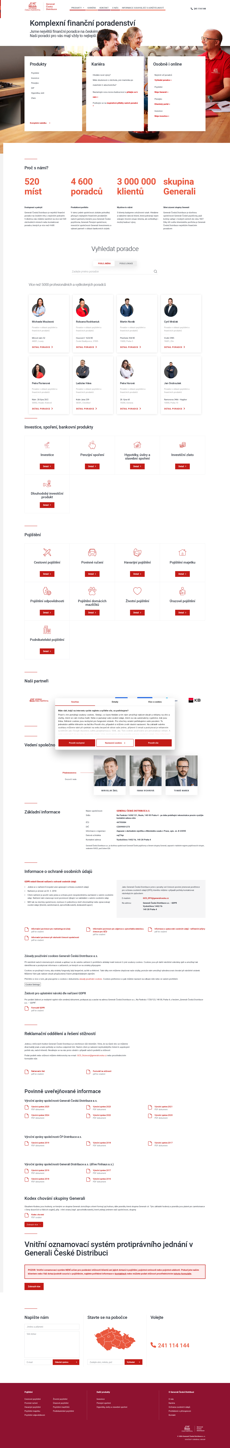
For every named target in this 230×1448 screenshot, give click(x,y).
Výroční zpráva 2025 (40, 1106)
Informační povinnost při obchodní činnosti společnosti (55, 937)
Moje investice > (162, 116)
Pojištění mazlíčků (61, 1407)
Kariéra (172, 1403)
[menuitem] (92, 8)
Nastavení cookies (113, 743)
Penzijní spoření (104, 1403)
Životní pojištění (60, 1399)
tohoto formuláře (182, 1273)
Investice (101, 1399)
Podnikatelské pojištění (63, 1411)
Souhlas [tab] (75, 702)
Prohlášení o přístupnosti (180, 1411)
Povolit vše (153, 743)
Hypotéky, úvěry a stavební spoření (112, 1407)
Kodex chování (37, 1214)
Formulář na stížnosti (102, 1071)
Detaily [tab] (115, 702)
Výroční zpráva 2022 (102, 1115)
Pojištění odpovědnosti (34, 1415)
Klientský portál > (162, 104)
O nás (171, 1399)
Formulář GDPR (38, 1007)
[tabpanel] (150, 777)
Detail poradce (41, 347)
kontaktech (120, 1273)
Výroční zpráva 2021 (163, 1106)
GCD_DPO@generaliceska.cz (156, 898)
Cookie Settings (33, 984)
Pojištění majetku (32, 1411)
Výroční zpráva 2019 (40, 1142)
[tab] (76, 772)
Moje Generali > (161, 92)
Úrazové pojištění (60, 1403)
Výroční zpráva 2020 (163, 1115)
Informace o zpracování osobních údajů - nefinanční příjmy (180, 928)
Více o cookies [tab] (155, 702)
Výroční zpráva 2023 (102, 1106)
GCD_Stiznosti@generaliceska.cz (92, 1055)
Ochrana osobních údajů (179, 1407)
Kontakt (172, 1415)
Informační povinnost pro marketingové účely (50, 928)
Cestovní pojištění (32, 1399)
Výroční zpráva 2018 (102, 1142)
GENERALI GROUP (199, 1439)
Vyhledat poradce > (163, 80)
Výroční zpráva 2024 (40, 1115)
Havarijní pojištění (32, 1407)
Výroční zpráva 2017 (163, 1142)
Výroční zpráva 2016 (102, 1178)
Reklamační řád (38, 1071)
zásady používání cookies (90, 979)
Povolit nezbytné (77, 743)
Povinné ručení (31, 1403)
